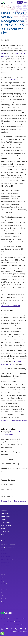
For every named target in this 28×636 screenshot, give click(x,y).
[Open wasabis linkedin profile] (2, 628)
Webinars (3, 587)
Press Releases (5, 522)
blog (24, 364)
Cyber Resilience (5, 556)
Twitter (12, 364)
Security (3, 550)
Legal (23, 618)
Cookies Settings (18, 624)
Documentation (5, 593)
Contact (3, 534)
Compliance (4, 553)
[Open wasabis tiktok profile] (26, 628)
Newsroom (4, 519)
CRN (3, 53)
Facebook (17, 361)
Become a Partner (6, 562)
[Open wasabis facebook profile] (7, 628)
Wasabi (13, 80)
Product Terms (5, 531)
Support (3, 602)
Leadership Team (6, 525)
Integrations (4, 596)
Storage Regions (5, 516)
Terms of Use (15, 618)
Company (4, 510)
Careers (3, 528)
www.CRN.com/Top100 (10, 306)
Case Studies (4, 584)
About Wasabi (5, 513)
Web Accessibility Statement (13, 621)
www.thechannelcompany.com (14, 420)
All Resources (5, 578)
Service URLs (4, 568)
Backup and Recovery (7, 559)
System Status (5, 565)
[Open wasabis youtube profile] (21, 628)
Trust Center (7, 624)
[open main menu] (25, 2)
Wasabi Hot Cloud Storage (8, 544)
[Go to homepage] (3, 2)
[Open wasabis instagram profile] (16, 628)
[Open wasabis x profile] (12, 628)
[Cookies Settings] (2, 633)
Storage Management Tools (8, 547)
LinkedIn (4, 364)
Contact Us (13, 2)
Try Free (20, 2)
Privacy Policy (5, 618)
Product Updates (5, 590)
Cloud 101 (3, 599)
